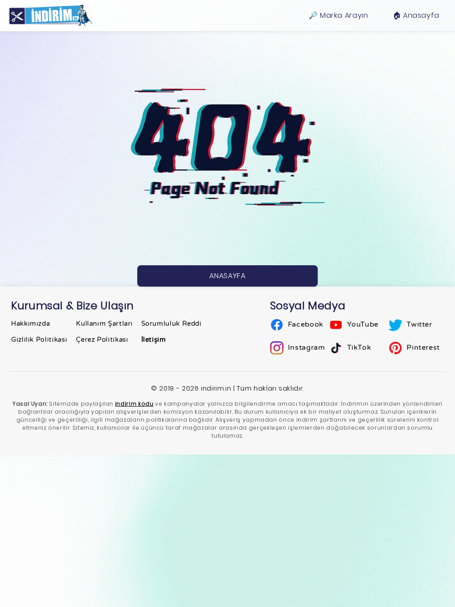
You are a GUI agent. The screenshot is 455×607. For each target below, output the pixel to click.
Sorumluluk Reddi (171, 323)
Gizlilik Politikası (39, 339)
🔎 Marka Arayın (338, 15)
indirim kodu (134, 403)
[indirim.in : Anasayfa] (50, 15)
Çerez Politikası (102, 339)
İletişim (153, 339)
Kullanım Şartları (104, 323)
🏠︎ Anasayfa (416, 15)
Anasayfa (227, 276)
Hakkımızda (30, 323)
